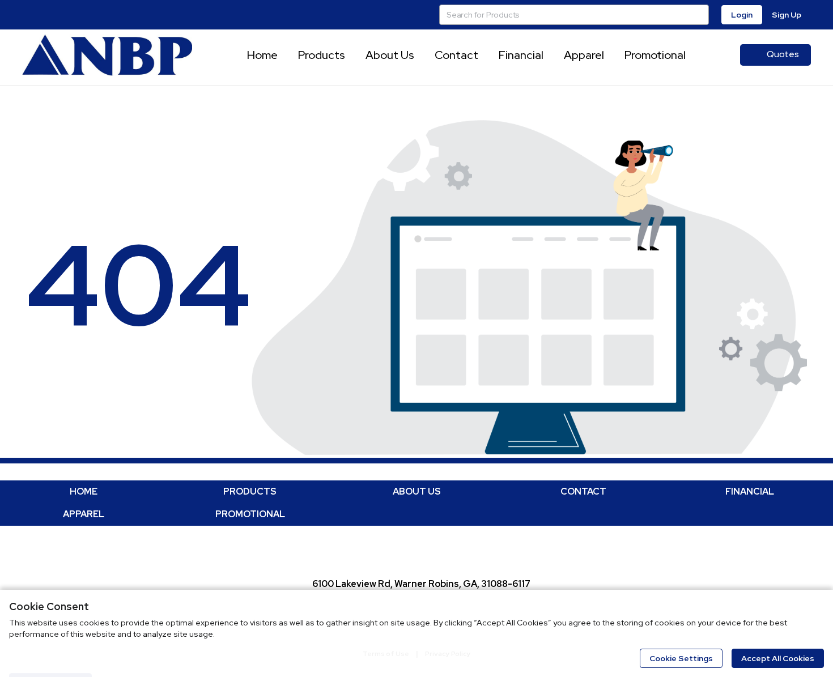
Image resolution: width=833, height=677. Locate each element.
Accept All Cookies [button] (777, 658)
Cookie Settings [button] (681, 658)
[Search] (698, 14)
